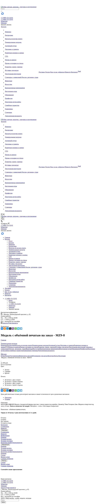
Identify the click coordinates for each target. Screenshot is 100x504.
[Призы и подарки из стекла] (21, 62)
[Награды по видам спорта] (21, 37)
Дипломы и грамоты (67, 345)
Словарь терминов (7, 459)
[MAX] (2, 14)
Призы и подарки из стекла (29, 347)
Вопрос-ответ (5, 457)
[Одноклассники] (5, 328)
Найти (3, 502)
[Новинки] (21, 30)
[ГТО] (21, 55)
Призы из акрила (14, 347)
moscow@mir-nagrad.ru (10, 323)
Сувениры (34, 350)
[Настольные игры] (21, 90)
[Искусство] (21, 83)
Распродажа (11, 345)
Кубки (3, 356)
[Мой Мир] (7, 328)
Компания (4, 425)
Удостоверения (14, 356)
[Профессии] (21, 97)
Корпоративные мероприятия (49, 349)
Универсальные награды (40, 345)
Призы (7, 356)
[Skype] (18, 328)
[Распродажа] (21, 33)
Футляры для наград (62, 347)
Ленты (56, 356)
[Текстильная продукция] (21, 72)
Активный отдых (54, 345)
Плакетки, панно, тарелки (46, 347)
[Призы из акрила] (21, 58)
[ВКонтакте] (2, 328)
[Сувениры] (21, 111)
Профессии (84, 349)
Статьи (3, 455)
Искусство (36, 349)
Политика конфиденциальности (11, 442)
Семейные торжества (16, 350)
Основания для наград (40, 356)
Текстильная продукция (77, 347)
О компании (5, 426)
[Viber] (13, 328)
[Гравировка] (21, 107)
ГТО (6, 347)
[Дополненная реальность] (21, 114)
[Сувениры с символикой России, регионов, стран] (21, 76)
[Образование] (21, 93)
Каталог (11, 243)
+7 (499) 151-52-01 (7, 18)
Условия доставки (7, 441)
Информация (5, 435)
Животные (29, 349)
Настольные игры (65, 349)
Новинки (4, 345)
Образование (75, 349)
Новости (4, 428)
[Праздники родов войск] (21, 100)
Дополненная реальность (46, 350)
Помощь (3, 437)
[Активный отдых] (21, 44)
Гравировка (27, 350)
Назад (10, 241)
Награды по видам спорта (23, 345)
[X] (10, 328)
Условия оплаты (6, 439)
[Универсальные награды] (21, 40)
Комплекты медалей (26, 356)
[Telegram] (21, 328)
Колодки (51, 356)
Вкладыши (62, 356)
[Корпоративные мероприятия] (21, 86)
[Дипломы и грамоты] (21, 47)
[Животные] (21, 79)
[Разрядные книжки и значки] (21, 51)
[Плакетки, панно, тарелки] (21, 65)
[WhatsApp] (15, 328)
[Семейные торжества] (21, 104)
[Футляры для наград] (21, 69)
